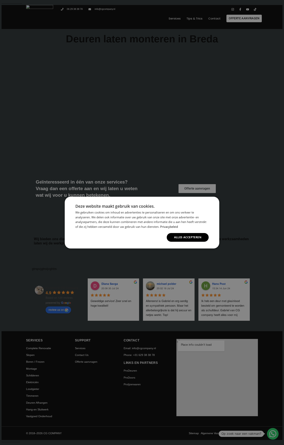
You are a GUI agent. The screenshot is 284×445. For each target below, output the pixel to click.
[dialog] (142, 222)
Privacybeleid (169, 227)
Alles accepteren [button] (187, 237)
